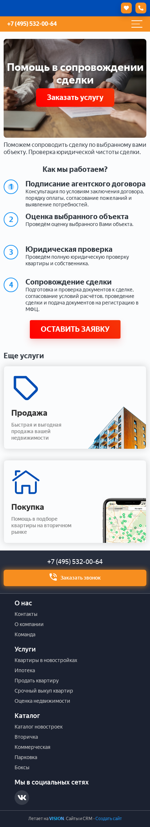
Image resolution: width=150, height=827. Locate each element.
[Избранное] (124, 8)
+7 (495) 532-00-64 (75, 562)
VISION (56, 818)
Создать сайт (108, 818)
